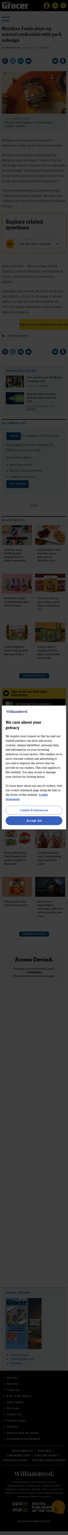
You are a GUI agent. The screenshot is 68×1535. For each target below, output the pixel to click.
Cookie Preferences (34, 810)
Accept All (34, 820)
